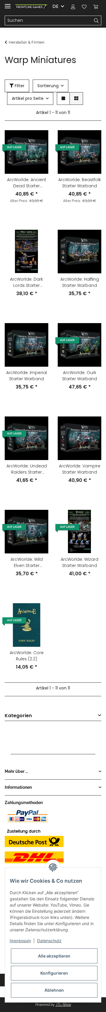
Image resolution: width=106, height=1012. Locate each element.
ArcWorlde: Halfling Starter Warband (79, 282)
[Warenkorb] (95, 6)
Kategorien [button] (18, 716)
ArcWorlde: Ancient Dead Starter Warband (26, 183)
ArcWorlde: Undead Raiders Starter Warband (26, 469)
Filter (19, 86)
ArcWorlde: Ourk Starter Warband (79, 376)
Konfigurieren (54, 972)
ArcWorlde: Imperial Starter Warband (26, 376)
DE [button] (55, 6)
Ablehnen (54, 990)
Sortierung (48, 86)
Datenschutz (49, 940)
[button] (73, 6)
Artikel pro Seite (28, 98)
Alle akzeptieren (54, 955)
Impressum (20, 940)
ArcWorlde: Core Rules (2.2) (27, 656)
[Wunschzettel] (84, 6)
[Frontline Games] (31, 6)
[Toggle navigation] (8, 3)
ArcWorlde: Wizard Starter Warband (79, 562)
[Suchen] (96, 21)
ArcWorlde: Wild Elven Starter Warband (27, 562)
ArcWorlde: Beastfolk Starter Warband (79, 183)
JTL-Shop (63, 1005)
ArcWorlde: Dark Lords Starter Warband (26, 282)
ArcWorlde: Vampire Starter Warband (79, 469)
